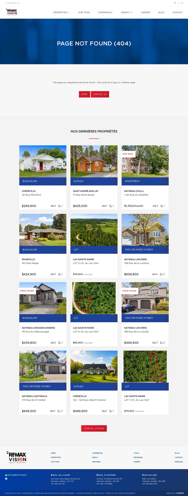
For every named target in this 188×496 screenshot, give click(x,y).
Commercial (105, 13)
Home (84, 94)
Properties (60, 13)
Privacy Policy (99, 493)
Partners (96, 462)
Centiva (179, 493)
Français (179, 462)
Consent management (126, 493)
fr (182, 3)
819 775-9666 (106, 484)
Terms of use (111, 493)
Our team (84, 13)
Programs (138, 457)
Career (145, 13)
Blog (161, 13)
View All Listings (94, 428)
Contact (178, 13)
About (95, 457)
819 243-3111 (60, 484)
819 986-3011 (151, 484)
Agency (125, 13)
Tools (136, 453)
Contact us (14, 3)
